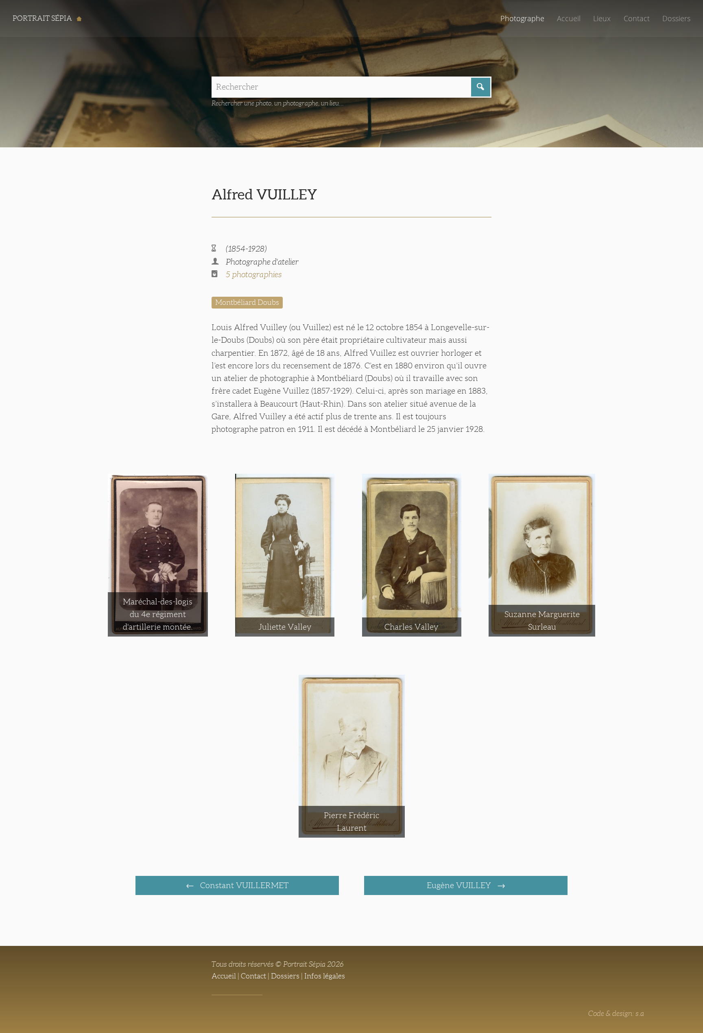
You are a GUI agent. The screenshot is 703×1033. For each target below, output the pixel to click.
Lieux (602, 18)
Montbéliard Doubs (247, 302)
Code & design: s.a (616, 1013)
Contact (637, 18)
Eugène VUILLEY (460, 885)
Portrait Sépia (43, 18)
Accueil (569, 18)
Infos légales (324, 976)
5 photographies (254, 274)
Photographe (522, 18)
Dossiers (676, 18)
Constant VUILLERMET (243, 885)
